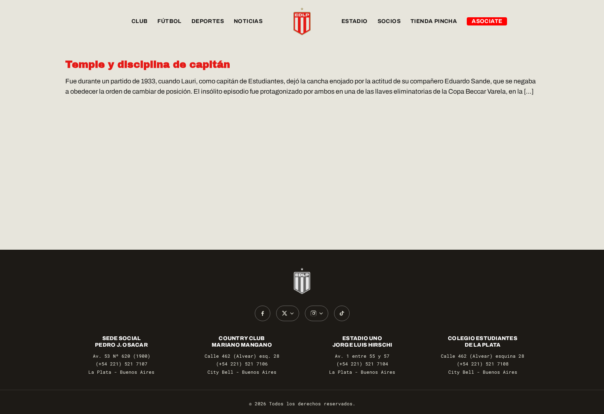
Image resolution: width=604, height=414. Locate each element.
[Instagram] (316, 313)
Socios (389, 21)
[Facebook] (262, 313)
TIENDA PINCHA (433, 21)
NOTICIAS (248, 21)
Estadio (354, 21)
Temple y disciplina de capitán (147, 64)
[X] (287, 313)
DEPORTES (207, 21)
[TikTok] (342, 313)
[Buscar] (530, 21)
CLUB (139, 21)
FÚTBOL (169, 21)
